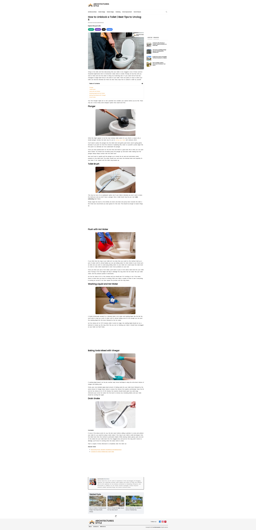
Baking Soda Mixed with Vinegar (97, 95)
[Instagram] (163, 522)
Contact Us (95, 526)
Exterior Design (110, 12)
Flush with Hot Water (94, 91)
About (90, 526)
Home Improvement (127, 12)
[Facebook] (160, 522)
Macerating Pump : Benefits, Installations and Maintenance (106, 449)
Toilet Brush (92, 89)
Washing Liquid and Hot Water (97, 93)
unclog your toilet (120, 140)
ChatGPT (91, 29)
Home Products (137, 12)
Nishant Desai (101, 22)
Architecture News (92, 12)
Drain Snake (92, 97)
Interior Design (101, 12)
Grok (104, 29)
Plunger (91, 87)
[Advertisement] (143, 5)
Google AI (109, 29)
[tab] (150, 38)
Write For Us (103, 526)
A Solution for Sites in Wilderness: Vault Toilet (102, 451)
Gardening (118, 12)
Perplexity (98, 29)
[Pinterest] (165, 522)
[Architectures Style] (101, 521)
